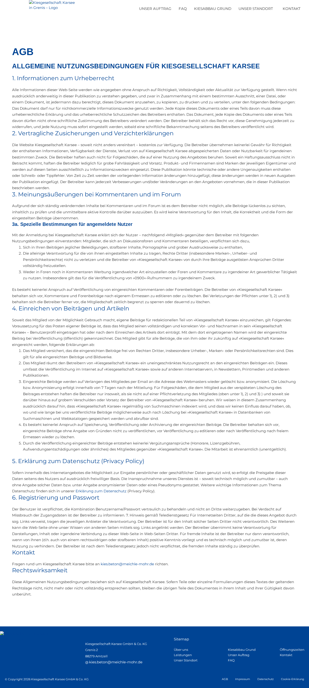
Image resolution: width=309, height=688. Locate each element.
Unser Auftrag (238, 655)
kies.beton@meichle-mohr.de (127, 564)
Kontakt (286, 655)
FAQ (231, 660)
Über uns (181, 650)
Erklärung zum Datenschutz (101, 491)
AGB (225, 679)
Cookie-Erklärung (292, 679)
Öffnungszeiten (292, 650)
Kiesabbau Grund (242, 650)
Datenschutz (265, 679)
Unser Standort (185, 660)
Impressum (242, 679)
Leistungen (183, 655)
